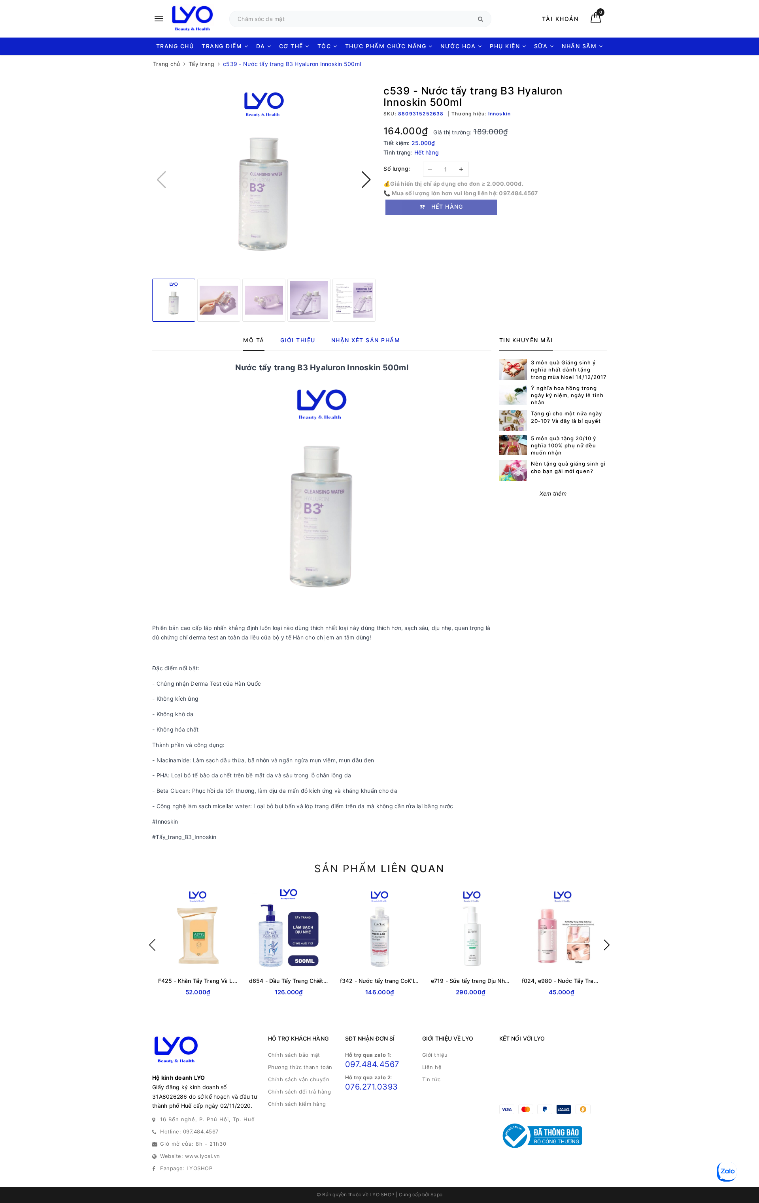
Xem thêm (553, 493)
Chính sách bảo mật (294, 1055)
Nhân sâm (580, 46)
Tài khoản (560, 18)
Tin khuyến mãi (526, 340)
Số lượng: (396, 168)
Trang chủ (175, 46)
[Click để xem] (264, 180)
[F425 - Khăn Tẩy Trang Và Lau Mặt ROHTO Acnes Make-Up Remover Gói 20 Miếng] (197, 929)
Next (607, 945)
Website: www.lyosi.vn (190, 1156)
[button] (366, 180)
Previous (152, 945)
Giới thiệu (435, 1055)
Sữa (542, 46)
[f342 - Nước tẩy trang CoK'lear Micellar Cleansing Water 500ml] (379, 929)
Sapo (436, 1194)
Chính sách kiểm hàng (297, 1104)
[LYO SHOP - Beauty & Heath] (186, 19)
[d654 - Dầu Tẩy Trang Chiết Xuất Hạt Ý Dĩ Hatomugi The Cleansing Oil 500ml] (288, 929)
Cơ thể (292, 46)
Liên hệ (432, 1067)
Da (261, 46)
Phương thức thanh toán (300, 1067)
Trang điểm (223, 46)
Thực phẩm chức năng (387, 46)
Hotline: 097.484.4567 (189, 1131)
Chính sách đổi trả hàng (299, 1091)
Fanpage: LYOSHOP (186, 1168)
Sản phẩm (379, 868)
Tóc (325, 46)
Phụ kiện (506, 46)
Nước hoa (459, 46)
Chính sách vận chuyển (299, 1079)
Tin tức (431, 1079)
